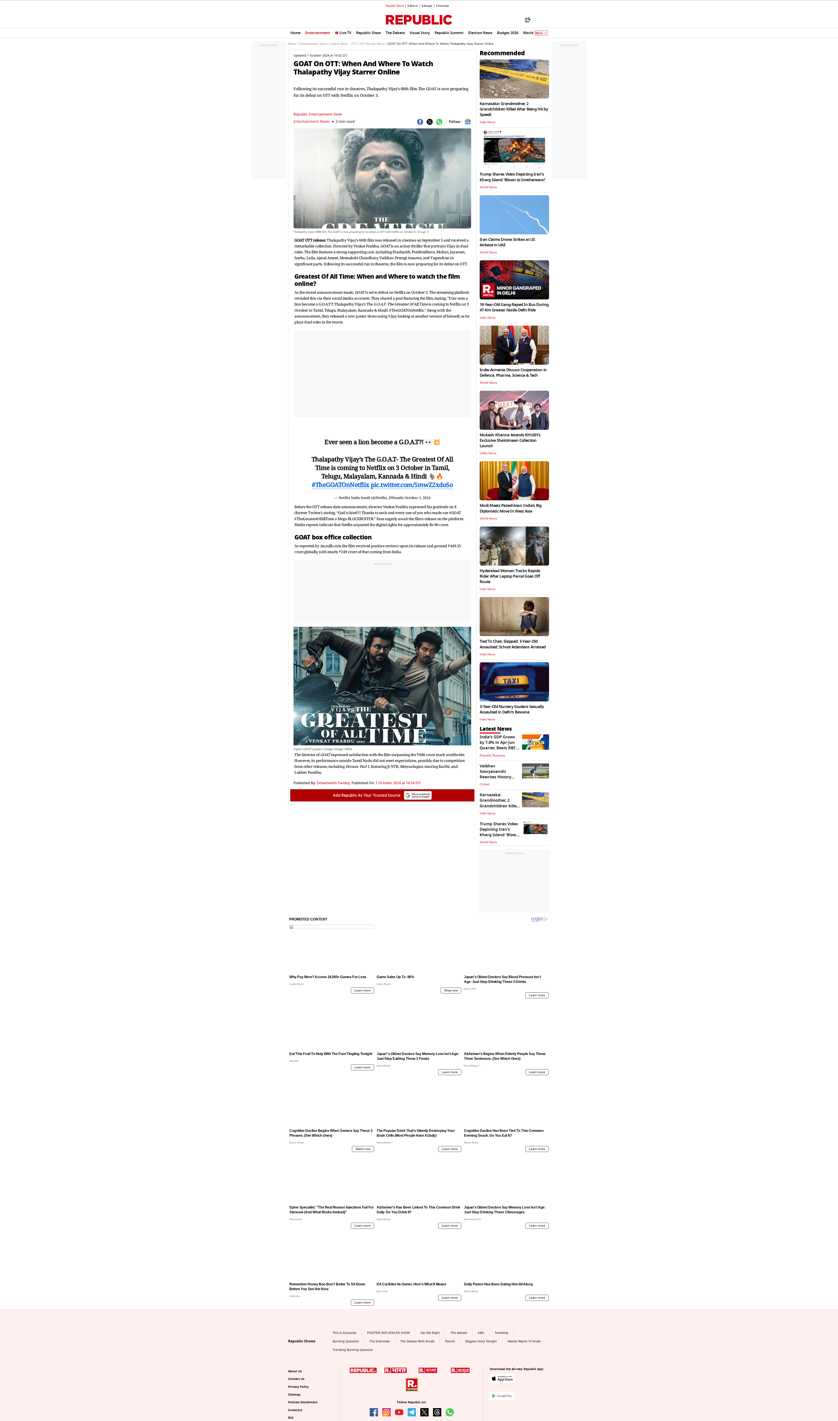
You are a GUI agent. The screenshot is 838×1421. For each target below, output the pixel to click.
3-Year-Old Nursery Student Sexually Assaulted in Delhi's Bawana (512, 709)
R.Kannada (442, 6)
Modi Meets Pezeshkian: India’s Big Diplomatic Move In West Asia (511, 508)
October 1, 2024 (418, 497)
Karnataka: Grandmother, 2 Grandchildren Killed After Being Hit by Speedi (514, 109)
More (539, 33)
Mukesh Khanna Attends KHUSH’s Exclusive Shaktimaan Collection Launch (510, 440)
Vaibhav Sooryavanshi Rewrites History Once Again (495, 774)
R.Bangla (427, 6)
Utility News (488, 453)
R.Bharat (412, 6)
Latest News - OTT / (344, 43)
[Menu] (525, 19)
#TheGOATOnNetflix (340, 484)
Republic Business (492, 755)
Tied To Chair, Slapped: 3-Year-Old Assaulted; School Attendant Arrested (513, 644)
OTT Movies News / (372, 43)
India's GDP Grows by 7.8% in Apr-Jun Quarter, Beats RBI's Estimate (499, 745)
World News (488, 187)
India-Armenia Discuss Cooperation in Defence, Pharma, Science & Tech (513, 372)
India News (487, 122)
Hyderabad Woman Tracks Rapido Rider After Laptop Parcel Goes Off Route (510, 576)
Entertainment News (312, 121)
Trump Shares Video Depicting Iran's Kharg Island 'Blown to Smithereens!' (512, 177)
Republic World (395, 6)
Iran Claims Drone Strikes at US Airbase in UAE (507, 242)
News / (293, 43)
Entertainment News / (314, 43)
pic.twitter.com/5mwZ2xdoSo (412, 484)
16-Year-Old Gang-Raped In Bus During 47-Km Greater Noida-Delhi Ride (514, 307)
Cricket (484, 784)
